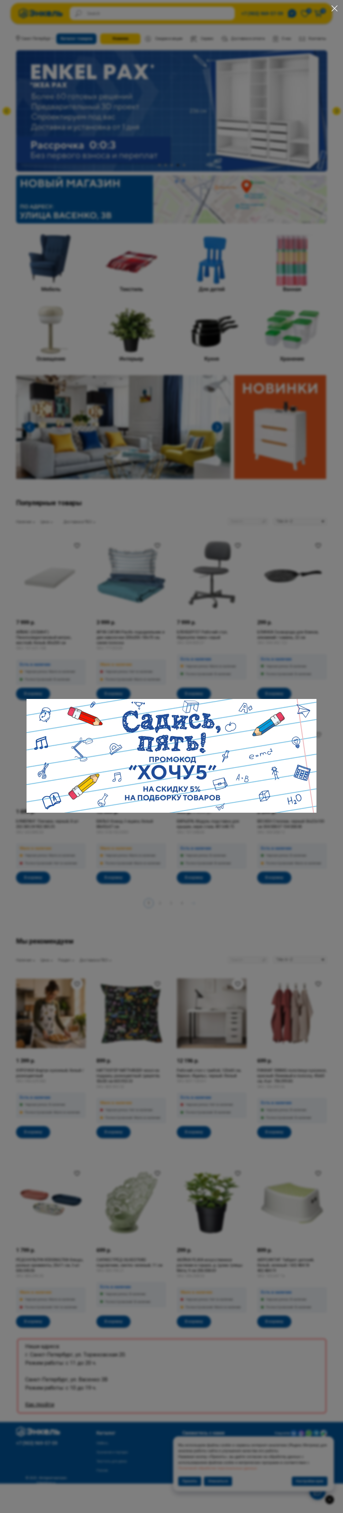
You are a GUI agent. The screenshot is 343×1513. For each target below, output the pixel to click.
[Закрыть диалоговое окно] (334, 8)
